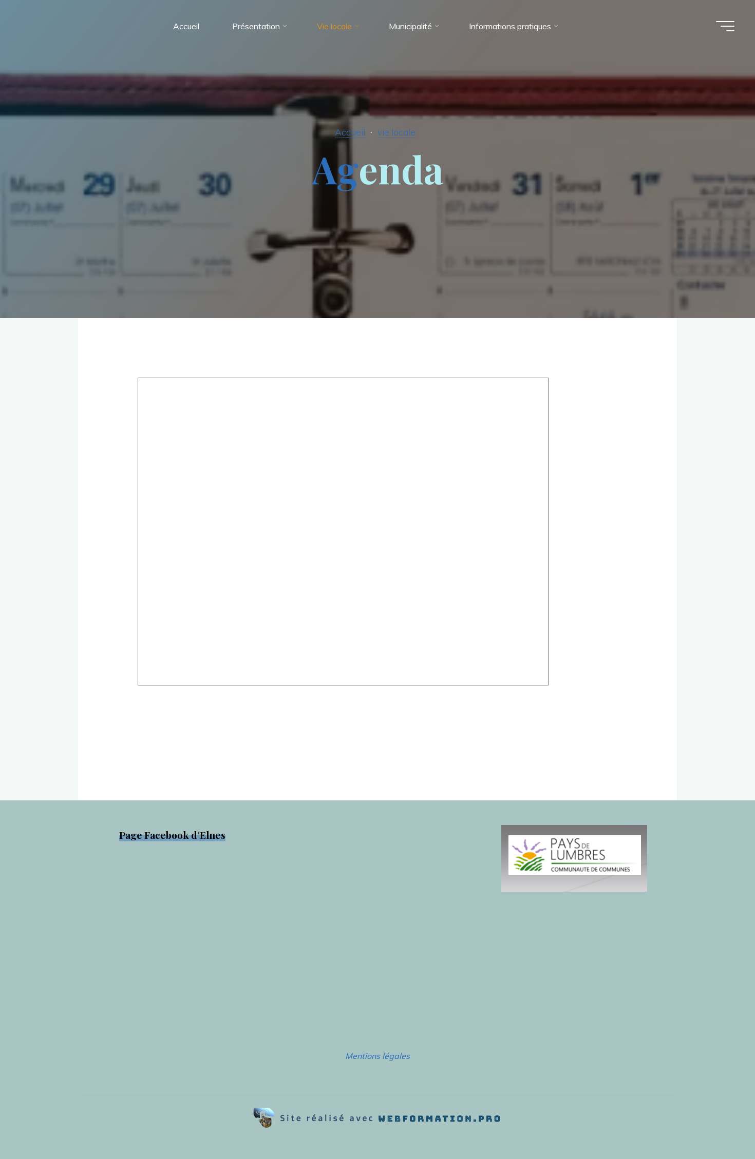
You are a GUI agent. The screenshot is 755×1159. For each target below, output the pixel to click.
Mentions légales (377, 1056)
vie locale (397, 131)
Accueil (350, 131)
